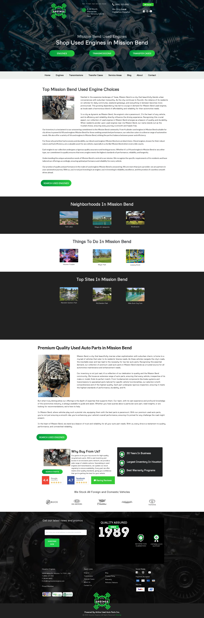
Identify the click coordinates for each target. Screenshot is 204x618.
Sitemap (118, 615)
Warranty (108, 579)
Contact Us (88, 585)
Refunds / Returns (111, 582)
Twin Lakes (69, 227)
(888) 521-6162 (122, 4)
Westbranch (135, 227)
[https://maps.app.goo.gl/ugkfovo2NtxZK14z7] (69, 218)
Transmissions (76, 75)
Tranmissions (88, 576)
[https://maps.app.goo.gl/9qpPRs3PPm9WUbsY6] (69, 294)
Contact (152, 75)
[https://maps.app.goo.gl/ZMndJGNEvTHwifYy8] (102, 256)
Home (47, 75)
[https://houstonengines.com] (59, 11)
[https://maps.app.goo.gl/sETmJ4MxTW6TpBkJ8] (102, 218)
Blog (129, 75)
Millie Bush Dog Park (135, 303)
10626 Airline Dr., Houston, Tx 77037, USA (56, 573)
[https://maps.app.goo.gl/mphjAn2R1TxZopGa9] (102, 294)
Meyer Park (102, 265)
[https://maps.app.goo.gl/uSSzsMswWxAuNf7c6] (135, 294)
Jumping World (135, 265)
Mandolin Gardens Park (69, 303)
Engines (60, 75)
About (140, 75)
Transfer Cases (96, 75)
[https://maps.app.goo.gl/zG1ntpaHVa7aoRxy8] (135, 218)
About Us (87, 582)
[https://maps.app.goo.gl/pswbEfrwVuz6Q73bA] (135, 256)
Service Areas (115, 75)
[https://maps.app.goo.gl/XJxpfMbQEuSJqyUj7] (69, 255)
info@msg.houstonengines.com (53, 581)
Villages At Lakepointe (102, 227)
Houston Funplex (69, 264)
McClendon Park (102, 303)
